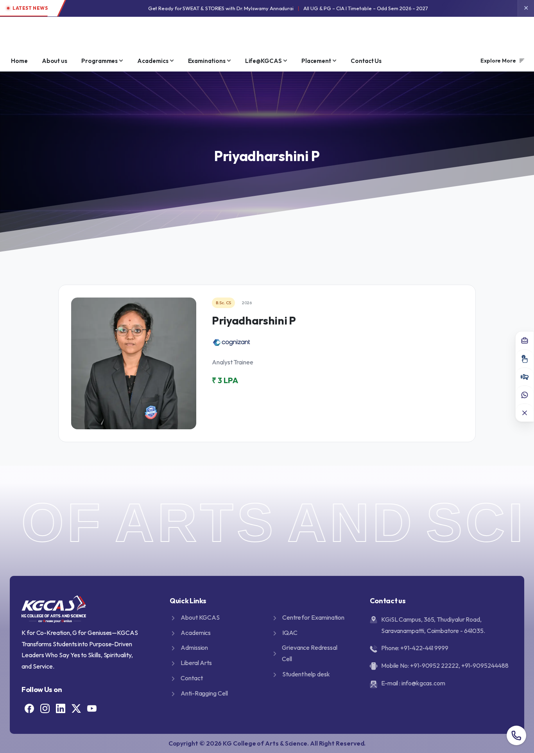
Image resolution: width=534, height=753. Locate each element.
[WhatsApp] (525, 394)
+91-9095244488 (485, 665)
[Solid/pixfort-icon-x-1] (76, 708)
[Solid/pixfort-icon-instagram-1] (45, 708)
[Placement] (525, 341)
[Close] (525, 412)
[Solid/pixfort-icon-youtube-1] (92, 708)
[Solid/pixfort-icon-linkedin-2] (60, 708)
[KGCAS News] (525, 376)
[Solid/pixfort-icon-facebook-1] (29, 708)
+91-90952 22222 (434, 665)
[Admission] (525, 359)
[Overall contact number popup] (516, 735)
